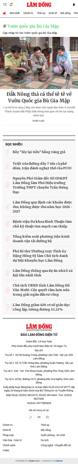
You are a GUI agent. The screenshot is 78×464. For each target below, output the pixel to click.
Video (6, 450)
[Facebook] (47, 417)
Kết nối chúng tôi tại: (39, 410)
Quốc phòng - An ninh (53, 435)
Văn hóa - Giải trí (12, 440)
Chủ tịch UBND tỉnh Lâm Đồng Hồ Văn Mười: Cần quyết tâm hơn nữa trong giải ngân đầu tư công (41, 290)
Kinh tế (53, 13)
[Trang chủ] (5, 13)
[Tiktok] (30, 417)
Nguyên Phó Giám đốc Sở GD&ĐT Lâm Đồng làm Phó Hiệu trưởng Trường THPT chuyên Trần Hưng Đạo (40, 185)
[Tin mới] (11, 4)
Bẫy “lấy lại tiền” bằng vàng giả (39, 152)
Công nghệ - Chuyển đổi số (56, 445)
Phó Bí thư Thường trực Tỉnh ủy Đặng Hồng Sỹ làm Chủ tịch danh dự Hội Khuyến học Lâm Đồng (40, 255)
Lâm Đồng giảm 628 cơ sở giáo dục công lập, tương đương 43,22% (41, 307)
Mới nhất (15, 13)
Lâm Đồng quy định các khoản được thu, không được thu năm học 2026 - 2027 (43, 206)
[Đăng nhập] (73, 4)
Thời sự (41, 13)
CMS (34, 461)
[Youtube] (39, 417)
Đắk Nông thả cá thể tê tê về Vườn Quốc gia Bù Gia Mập (39, 97)
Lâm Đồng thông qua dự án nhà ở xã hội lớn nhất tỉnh (42, 273)
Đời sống (65, 13)
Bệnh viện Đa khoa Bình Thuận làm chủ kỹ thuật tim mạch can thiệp (42, 223)
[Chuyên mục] (5, 4)
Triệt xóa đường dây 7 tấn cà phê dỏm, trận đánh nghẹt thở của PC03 (42, 165)
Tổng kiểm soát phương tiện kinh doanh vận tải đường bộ (41, 238)
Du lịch (45, 440)
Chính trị (28, 13)
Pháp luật (39, 120)
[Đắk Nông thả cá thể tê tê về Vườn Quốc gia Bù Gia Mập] (39, 63)
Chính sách (9, 445)
